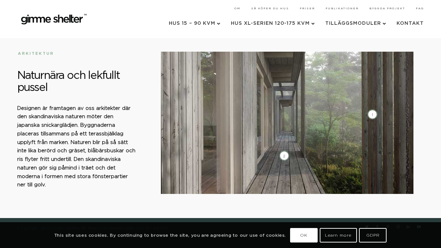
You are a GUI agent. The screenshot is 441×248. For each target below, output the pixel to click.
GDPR (372, 235)
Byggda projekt (387, 8)
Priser (307, 8)
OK (303, 235)
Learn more (338, 235)
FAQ (420, 8)
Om (237, 8)
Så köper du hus (270, 8)
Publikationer (342, 8)
